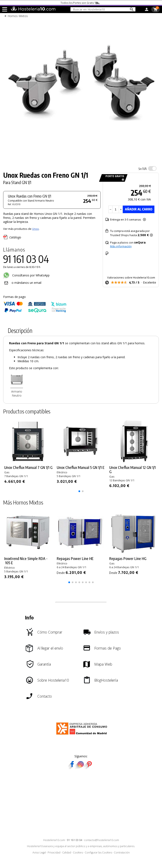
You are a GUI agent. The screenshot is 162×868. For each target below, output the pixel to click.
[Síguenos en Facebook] (72, 767)
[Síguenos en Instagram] (80, 767)
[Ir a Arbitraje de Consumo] (82, 735)
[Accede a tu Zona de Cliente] (146, 10)
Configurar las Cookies (98, 852)
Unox (35, 229)
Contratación (122, 852)
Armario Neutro (16, 393)
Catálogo (15, 237)
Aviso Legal (39, 852)
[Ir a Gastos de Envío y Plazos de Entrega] (122, 180)
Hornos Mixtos (18, 16)
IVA (142, 169)
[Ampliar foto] (80, 159)
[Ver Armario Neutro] (16, 387)
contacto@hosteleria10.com (101, 840)
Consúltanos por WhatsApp (30, 275)
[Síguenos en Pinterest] (89, 767)
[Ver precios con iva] (152, 168)
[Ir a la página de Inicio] (33, 10)
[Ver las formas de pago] (34, 312)
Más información (121, 246)
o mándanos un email (26, 283)
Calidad (66, 852)
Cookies (78, 852)
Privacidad (54, 852)
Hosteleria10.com (54, 840)
